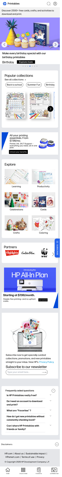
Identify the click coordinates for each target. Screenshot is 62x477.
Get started (43, 300)
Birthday (50, 84)
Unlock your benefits (18, 152)
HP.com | (9, 453)
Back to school (14, 84)
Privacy (40, 457)
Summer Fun (33, 84)
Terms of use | (29, 457)
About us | (20, 453)
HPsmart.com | (13, 457)
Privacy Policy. (46, 362)
